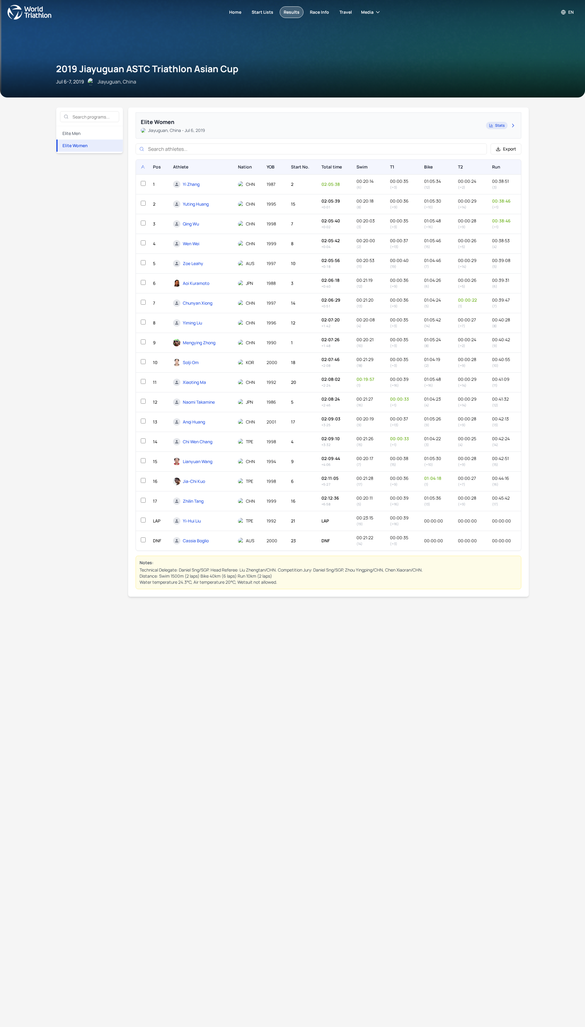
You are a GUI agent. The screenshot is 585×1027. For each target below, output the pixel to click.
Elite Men (71, 133)
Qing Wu (191, 224)
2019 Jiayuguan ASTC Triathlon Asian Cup (147, 68)
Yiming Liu (192, 323)
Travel (345, 12)
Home (235, 12)
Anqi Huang (194, 422)
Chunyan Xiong (197, 303)
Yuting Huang (196, 204)
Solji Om (191, 362)
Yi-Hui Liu (192, 521)
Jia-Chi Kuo (194, 481)
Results (292, 12)
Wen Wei (191, 243)
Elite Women (75, 145)
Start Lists (262, 12)
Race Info (319, 12)
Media (367, 12)
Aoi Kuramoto (196, 283)
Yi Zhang (191, 184)
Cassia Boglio (196, 541)
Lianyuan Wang (197, 461)
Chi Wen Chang (197, 441)
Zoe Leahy (193, 263)
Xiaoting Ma (194, 382)
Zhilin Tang (193, 501)
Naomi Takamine (199, 402)
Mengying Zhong (199, 342)
